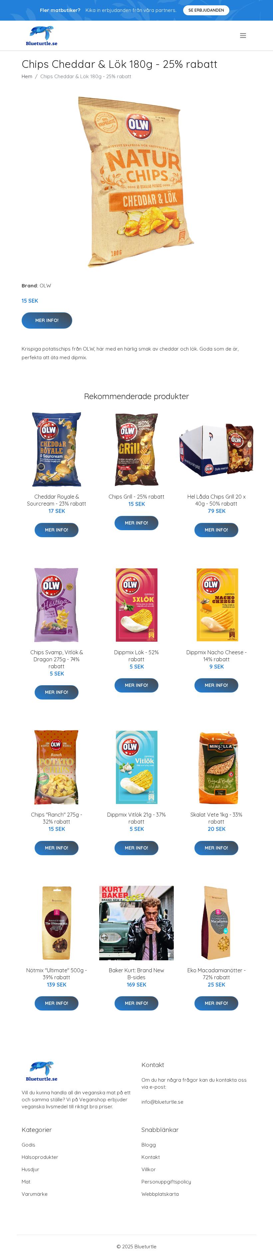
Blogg (148, 1145)
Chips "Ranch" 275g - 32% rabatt (56, 818)
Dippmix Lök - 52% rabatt (136, 656)
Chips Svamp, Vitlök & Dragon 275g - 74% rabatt (56, 659)
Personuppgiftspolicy (166, 1182)
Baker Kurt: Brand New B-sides (136, 974)
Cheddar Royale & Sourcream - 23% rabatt (56, 500)
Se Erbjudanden (206, 10)
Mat (26, 1182)
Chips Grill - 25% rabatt (136, 496)
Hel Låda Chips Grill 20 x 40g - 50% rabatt (216, 500)
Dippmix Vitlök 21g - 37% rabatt (136, 818)
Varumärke (35, 1194)
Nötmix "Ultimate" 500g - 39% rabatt (56, 974)
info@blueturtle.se (162, 1102)
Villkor (148, 1169)
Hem (27, 76)
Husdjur (30, 1169)
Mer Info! (47, 320)
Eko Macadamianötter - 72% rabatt (216, 974)
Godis (28, 1145)
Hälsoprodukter (40, 1157)
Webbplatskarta (160, 1194)
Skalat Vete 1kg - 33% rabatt (216, 818)
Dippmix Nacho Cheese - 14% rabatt (216, 656)
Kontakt (150, 1157)
